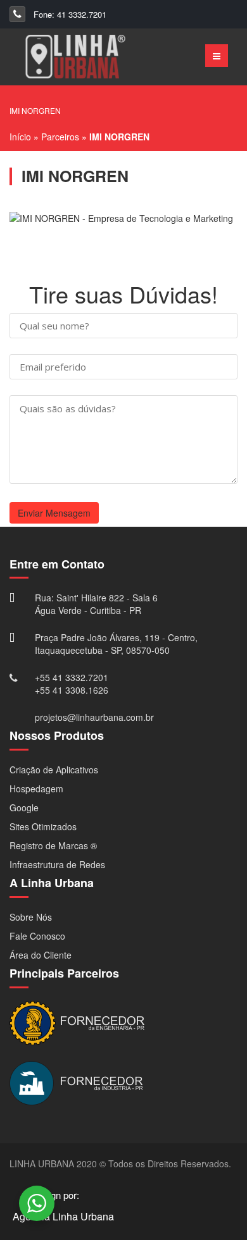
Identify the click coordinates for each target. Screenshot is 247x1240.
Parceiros (60, 136)
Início (20, 136)
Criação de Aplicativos (54, 769)
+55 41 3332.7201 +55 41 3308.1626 (71, 683)
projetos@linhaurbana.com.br (94, 717)
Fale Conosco (37, 936)
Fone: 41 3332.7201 (68, 14)
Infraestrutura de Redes (57, 864)
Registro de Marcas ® (53, 845)
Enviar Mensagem (54, 512)
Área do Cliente (41, 954)
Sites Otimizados (43, 826)
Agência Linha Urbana (63, 1216)
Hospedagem (36, 788)
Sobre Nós (31, 917)
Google (24, 807)
